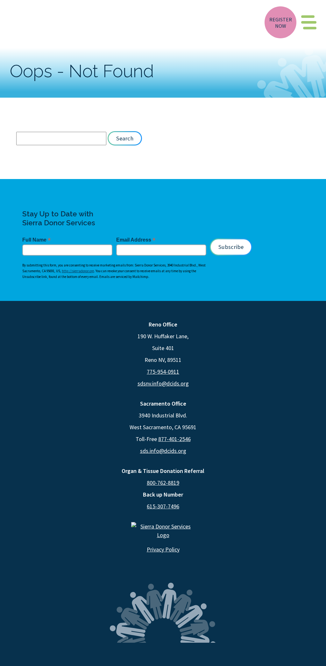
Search (125, 138)
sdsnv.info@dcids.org (163, 383)
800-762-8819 (163, 482)
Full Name (36, 239)
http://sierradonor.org (78, 271)
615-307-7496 (163, 506)
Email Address (135, 239)
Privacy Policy (163, 549)
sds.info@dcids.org (163, 450)
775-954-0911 (163, 371)
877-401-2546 (174, 439)
